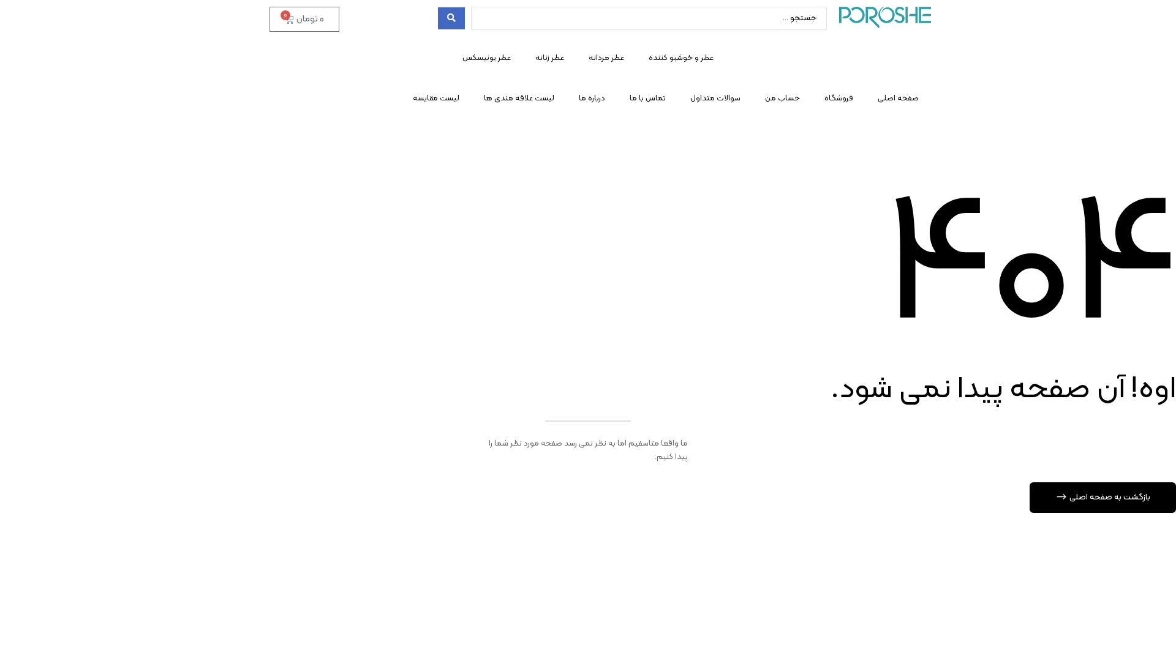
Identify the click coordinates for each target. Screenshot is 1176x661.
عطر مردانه (606, 58)
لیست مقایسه (436, 98)
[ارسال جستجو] (451, 18)
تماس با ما (648, 98)
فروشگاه (838, 98)
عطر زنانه (549, 58)
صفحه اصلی (898, 98)
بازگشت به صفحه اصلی (1109, 497)
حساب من (782, 98)
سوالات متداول (715, 98)
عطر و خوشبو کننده (681, 58)
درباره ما (592, 98)
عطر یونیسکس (486, 58)
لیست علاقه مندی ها (519, 98)
